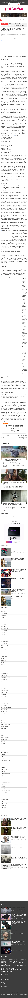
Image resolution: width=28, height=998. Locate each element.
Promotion (3, 771)
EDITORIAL (3, 666)
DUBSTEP (3, 664)
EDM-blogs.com (4, 673)
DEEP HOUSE (4, 652)
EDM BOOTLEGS (13, 32)
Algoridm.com (4, 622)
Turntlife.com (4, 805)
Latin (2, 745)
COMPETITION (4, 643)
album (15, 848)
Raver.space (3, 777)
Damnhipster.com (4, 645)
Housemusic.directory (5, 737)
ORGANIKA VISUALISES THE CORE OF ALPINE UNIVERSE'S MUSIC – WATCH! (18, 837)
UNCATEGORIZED (5, 809)
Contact (12, 2)
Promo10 (3, 765)
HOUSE (2, 735)
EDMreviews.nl (4, 698)
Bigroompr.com (4, 641)
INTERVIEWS (3, 743)
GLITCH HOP (3, 722)
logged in (8, 516)
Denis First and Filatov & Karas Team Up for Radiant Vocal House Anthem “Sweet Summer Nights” (19, 570)
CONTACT (3, 988)
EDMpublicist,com (5, 696)
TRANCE (2, 795)
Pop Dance (3, 754)
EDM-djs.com (4, 675)
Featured (3, 713)
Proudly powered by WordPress (7, 994)
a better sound (14, 860)
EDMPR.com (3, 694)
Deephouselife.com (5, 654)
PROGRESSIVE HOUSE (5, 760)
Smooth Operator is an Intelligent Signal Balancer (18, 942)
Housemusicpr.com (5, 739)
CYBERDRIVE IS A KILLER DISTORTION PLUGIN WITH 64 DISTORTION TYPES (18, 908)
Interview (3, 741)
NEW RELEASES (4, 752)
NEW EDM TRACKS (5, 979)
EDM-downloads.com (5, 677)
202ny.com (3, 611)
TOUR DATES (4, 792)
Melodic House (4, 750)
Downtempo (3, 660)
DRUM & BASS (4, 662)
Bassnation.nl (4, 630)
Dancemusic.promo (5, 649)
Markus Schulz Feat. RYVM (16, 596)
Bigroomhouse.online (5, 639)
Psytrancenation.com (5, 773)
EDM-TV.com (4, 684)
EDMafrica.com (4, 688)
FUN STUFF (3, 716)
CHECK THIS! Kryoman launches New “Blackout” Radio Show (6, 867)
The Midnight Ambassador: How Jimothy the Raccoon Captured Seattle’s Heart (12, 460)
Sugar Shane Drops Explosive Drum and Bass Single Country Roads (13, 482)
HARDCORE (3, 728)
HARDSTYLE (3, 731)
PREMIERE (3, 756)
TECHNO (3, 788)
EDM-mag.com (4, 679)
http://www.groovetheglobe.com (14, 426)
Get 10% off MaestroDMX (14, 524)
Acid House (3, 617)
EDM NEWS (3, 669)
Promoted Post (4, 769)
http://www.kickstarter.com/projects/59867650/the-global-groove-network (19, 238)
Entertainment (4, 709)
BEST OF (3, 634)
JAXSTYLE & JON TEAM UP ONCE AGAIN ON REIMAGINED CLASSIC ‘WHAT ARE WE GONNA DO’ (19, 550)
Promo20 (3, 767)
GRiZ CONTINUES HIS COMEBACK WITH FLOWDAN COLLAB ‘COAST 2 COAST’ (18, 828)
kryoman (13, 868)
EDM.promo (3, 686)
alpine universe (20, 848)
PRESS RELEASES (4, 758)
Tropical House (4, 803)
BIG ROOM (3, 637)
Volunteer (24, 2)
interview (23, 34)
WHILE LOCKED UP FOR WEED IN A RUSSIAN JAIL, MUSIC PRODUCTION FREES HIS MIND (19, 856)
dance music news (4, 34)
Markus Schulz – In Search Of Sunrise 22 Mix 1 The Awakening (17, 558)
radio (16, 868)
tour (24, 848)
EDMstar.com (4, 701)
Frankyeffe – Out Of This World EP (18, 578)
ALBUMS (3, 619)
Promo (2, 763)
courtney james (22, 32)
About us (3, 2)
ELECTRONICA (4, 705)
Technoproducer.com (5, 790)
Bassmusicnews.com (5, 628)
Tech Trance (3, 786)
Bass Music (3, 624)
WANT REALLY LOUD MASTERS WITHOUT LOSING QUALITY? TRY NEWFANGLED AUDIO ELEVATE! (18, 922)
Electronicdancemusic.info (6, 707)
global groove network (16, 34)
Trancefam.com (4, 799)
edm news (19, 860)
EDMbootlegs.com (5, 690)
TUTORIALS (3, 807)
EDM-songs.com (4, 681)
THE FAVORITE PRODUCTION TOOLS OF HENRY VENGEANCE (18, 948)
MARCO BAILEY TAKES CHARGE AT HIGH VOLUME (22, 437)
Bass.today (3, 626)
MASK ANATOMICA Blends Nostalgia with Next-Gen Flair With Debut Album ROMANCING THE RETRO (13, 504)
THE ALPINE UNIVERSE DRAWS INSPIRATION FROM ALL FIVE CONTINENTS (19, 845)
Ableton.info (3, 615)
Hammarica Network (5, 724)
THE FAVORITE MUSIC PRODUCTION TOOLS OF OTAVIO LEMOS (17, 931)
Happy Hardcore (4, 726)
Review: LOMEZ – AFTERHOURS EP (5, 436)
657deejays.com (4, 613)
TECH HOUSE (4, 784)
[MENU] (1, 20)
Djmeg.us (3, 658)
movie (2, 35)
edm (9, 34)
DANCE (2, 647)
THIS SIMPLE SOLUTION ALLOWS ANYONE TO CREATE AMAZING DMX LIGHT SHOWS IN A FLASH (19, 915)
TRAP (2, 801)
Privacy (15, 2)
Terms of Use (20, 2)
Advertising (8, 2)
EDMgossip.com (4, 692)
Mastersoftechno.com (5, 748)
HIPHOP (2, 733)
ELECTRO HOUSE (4, 703)
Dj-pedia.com (4, 656)
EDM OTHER (3, 671)
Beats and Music (4, 632)
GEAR (2, 720)
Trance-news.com (4, 797)
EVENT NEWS (4, 711)
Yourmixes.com (4, 812)
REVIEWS (3, 780)
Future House (4, 718)
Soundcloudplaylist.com (6, 782)
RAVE (2, 775)
